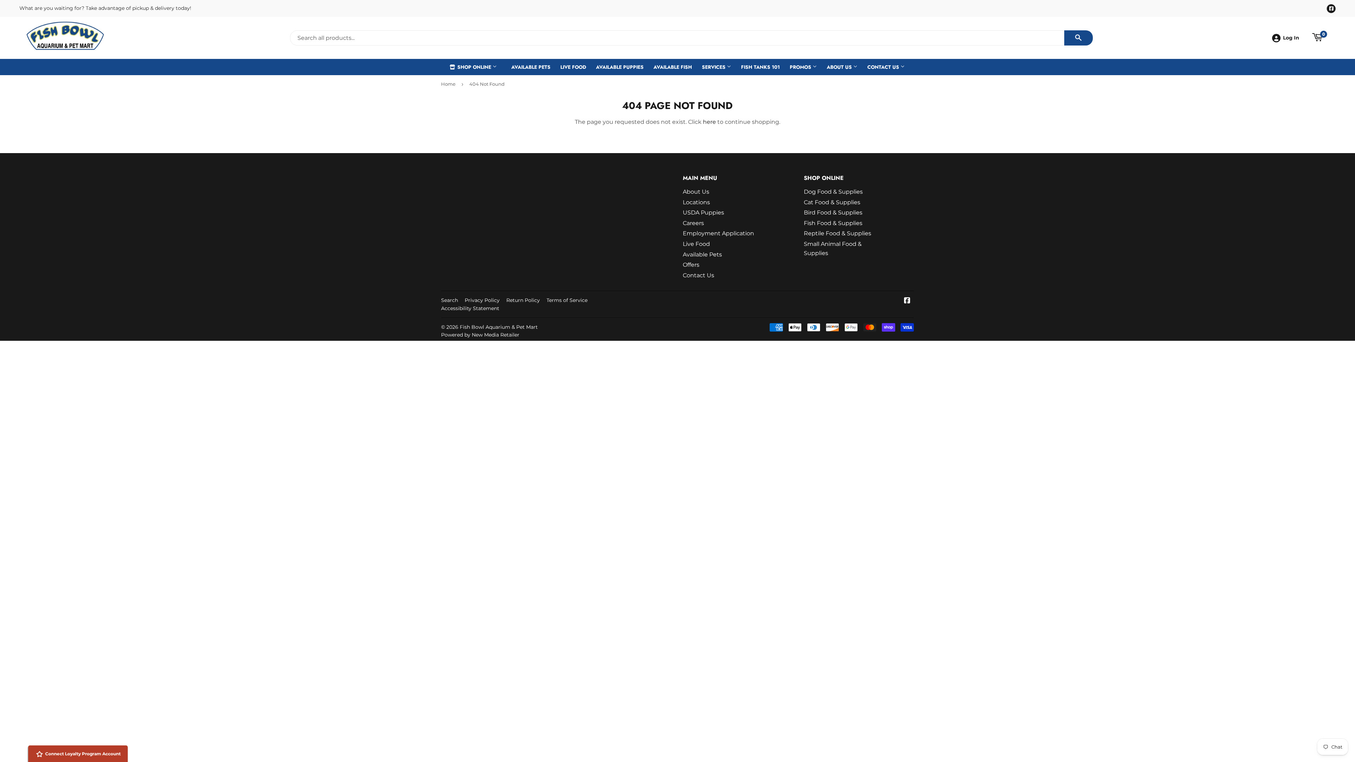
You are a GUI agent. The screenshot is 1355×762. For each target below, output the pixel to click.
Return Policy (523, 300)
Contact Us (884, 67)
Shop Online (474, 67)
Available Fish (673, 67)
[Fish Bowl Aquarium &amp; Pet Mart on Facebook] (907, 301)
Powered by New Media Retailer (480, 335)
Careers (693, 223)
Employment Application (718, 233)
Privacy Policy (482, 300)
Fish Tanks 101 (760, 67)
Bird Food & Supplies (833, 212)
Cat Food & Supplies (832, 202)
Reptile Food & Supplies (837, 233)
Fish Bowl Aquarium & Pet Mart (499, 327)
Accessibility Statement (470, 308)
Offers (691, 264)
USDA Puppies (703, 212)
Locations (696, 202)
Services (714, 67)
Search (449, 300)
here (709, 122)
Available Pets (530, 67)
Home (448, 84)
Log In (1291, 38)
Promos (801, 67)
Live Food (573, 67)
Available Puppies (620, 67)
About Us (840, 67)
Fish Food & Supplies (833, 223)
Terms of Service (567, 300)
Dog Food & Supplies (833, 191)
